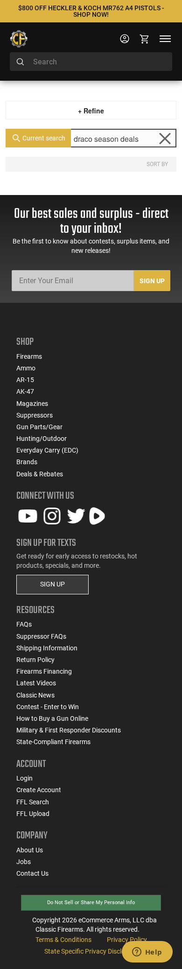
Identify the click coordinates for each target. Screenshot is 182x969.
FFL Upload (32, 813)
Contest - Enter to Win (47, 707)
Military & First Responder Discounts (68, 730)
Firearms (29, 356)
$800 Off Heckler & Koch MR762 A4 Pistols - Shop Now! (91, 11)
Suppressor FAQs (41, 636)
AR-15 (25, 379)
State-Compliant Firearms (53, 742)
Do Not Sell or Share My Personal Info (91, 902)
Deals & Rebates (39, 474)
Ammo (25, 368)
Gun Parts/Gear (39, 427)
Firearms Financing (44, 671)
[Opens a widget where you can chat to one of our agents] (147, 952)
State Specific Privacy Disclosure (91, 951)
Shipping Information (46, 648)
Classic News (35, 695)
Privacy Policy (127, 939)
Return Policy (35, 659)
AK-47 (25, 391)
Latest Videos (36, 683)
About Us (29, 850)
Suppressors (34, 415)
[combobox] (91, 61)
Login (24, 778)
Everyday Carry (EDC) (47, 450)
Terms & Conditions (63, 939)
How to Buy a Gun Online (52, 718)
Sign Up (152, 281)
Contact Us (32, 873)
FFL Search (32, 802)
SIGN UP (52, 584)
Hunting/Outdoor (41, 438)
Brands (26, 462)
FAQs (24, 624)
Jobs (23, 861)
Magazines (32, 403)
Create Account (38, 790)
